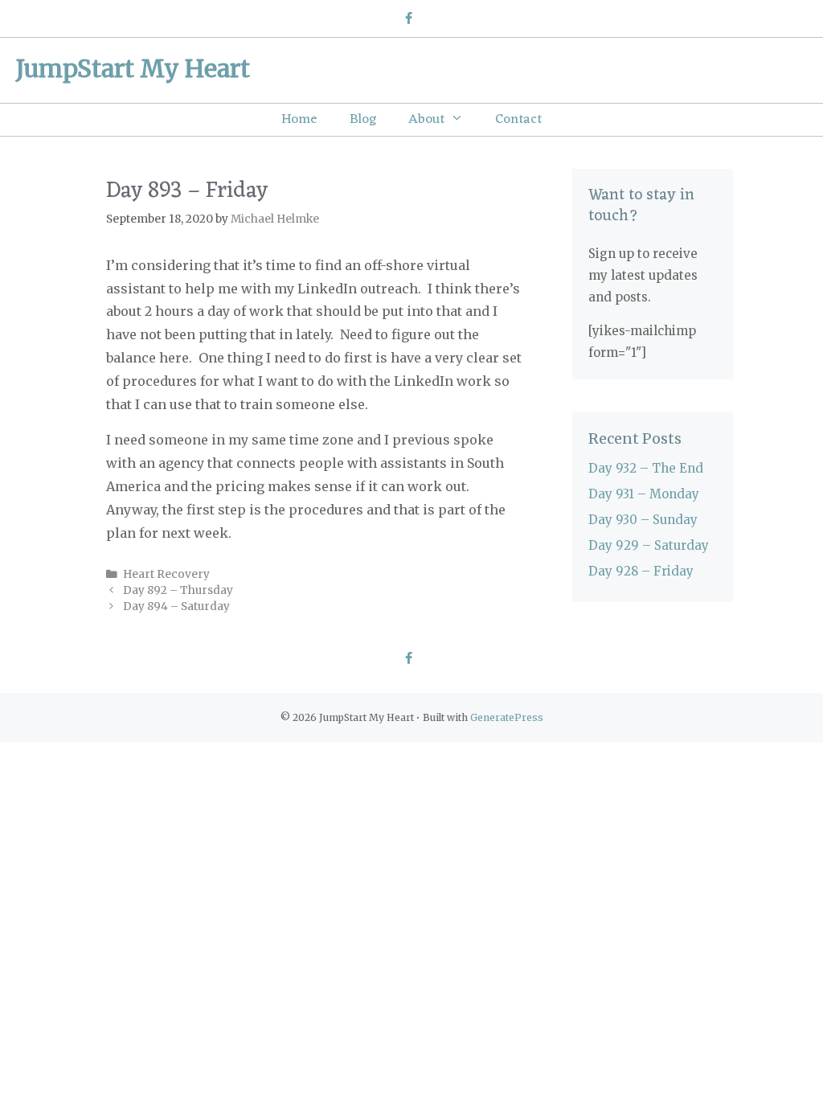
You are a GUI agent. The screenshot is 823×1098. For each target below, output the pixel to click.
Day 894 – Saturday (176, 606)
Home (299, 120)
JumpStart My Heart (133, 68)
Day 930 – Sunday (643, 519)
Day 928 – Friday (641, 571)
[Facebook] (408, 19)
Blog (363, 120)
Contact (518, 120)
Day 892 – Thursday (178, 590)
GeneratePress (506, 717)
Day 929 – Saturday (648, 545)
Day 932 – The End (645, 468)
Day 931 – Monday (643, 494)
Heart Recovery (166, 574)
